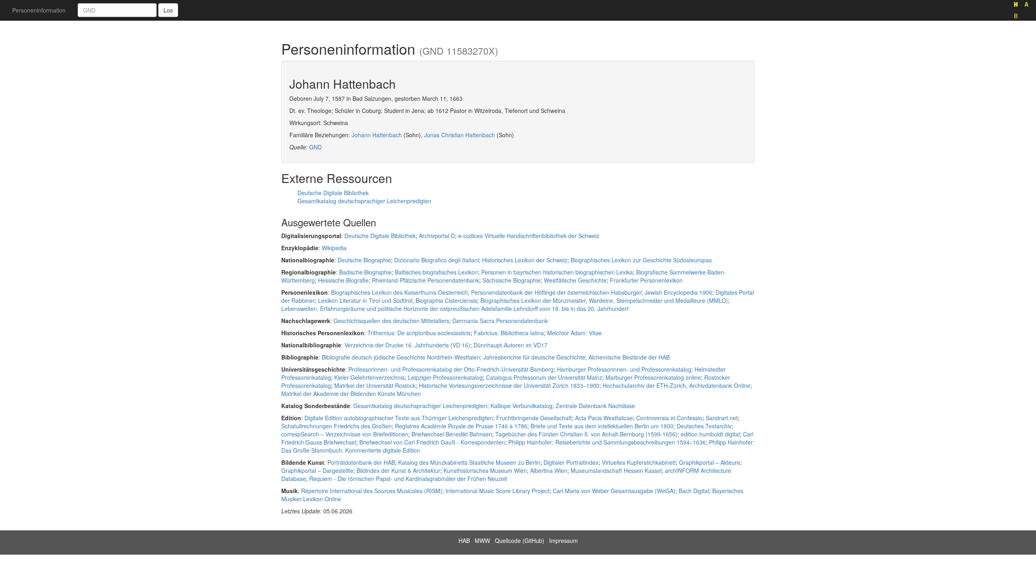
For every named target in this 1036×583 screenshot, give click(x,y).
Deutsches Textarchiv (704, 426)
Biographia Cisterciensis (446, 300)
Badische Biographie (365, 272)
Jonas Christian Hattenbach (459, 135)
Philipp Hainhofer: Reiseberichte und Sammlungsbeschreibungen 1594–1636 (607, 442)
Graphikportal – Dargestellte (317, 470)
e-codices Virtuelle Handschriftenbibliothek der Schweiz (528, 236)
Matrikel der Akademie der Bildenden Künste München (351, 393)
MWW (482, 540)
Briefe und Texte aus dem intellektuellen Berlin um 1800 (602, 426)
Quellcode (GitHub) (519, 540)
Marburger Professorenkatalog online (653, 377)
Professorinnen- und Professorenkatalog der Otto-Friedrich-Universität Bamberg (451, 369)
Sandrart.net (722, 418)
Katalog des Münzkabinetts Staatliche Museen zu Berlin (469, 462)
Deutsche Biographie (364, 260)
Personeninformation (39, 10)
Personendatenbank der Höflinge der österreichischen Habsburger (556, 292)
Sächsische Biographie (511, 280)
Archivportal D (437, 236)
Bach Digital (694, 491)
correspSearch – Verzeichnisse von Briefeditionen (344, 434)
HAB (464, 540)
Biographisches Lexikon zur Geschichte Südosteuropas (641, 260)
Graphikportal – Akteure (709, 462)
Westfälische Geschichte (575, 280)
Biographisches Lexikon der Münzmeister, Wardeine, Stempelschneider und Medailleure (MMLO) (604, 300)
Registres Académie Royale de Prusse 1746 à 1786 (461, 426)
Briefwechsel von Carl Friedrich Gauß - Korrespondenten (432, 442)
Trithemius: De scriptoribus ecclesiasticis (419, 333)
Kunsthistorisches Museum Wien (485, 470)
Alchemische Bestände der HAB (629, 357)
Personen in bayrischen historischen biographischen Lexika (557, 272)
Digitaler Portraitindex (571, 462)
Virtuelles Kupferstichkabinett (639, 462)
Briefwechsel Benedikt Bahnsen (452, 434)
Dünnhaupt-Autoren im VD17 (510, 345)
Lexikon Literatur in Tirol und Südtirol (365, 300)
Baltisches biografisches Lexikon (436, 272)
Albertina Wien (548, 470)
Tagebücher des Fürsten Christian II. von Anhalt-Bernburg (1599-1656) (586, 434)
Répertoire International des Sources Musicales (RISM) (371, 491)
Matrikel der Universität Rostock (375, 385)
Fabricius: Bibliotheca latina (509, 333)
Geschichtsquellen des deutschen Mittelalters (391, 321)
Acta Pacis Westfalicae (604, 418)
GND (315, 147)
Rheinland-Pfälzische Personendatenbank (425, 280)
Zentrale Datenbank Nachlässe (595, 406)
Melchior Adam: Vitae (574, 333)
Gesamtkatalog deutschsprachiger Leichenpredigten (364, 201)
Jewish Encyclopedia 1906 (678, 292)
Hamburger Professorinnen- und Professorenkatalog (624, 369)
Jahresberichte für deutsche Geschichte (534, 357)
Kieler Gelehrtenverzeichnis (369, 377)
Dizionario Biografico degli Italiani (436, 260)
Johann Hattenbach (377, 135)
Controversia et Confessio (669, 418)
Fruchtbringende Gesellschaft (534, 418)
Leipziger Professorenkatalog (445, 377)
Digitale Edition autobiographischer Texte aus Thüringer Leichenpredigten (398, 418)
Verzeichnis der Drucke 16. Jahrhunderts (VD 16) (407, 345)
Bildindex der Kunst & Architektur (398, 470)
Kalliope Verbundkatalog (521, 406)
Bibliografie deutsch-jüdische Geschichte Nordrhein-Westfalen (401, 357)
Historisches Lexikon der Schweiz (524, 260)
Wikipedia (334, 248)
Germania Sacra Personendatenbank (500, 321)
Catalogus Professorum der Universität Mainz (544, 377)
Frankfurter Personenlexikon (646, 280)
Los (168, 10)
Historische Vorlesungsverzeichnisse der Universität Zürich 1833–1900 (509, 385)
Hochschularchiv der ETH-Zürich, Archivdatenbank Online (676, 385)
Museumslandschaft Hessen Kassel (616, 470)
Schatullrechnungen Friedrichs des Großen (336, 426)
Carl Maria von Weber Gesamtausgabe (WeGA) (614, 491)
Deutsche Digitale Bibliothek (333, 193)
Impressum (563, 540)
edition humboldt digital (710, 434)
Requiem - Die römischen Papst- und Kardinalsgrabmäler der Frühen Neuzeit (408, 478)
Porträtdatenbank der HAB (361, 462)
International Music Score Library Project (498, 491)
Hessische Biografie (343, 280)
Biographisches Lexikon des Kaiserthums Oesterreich (399, 292)
